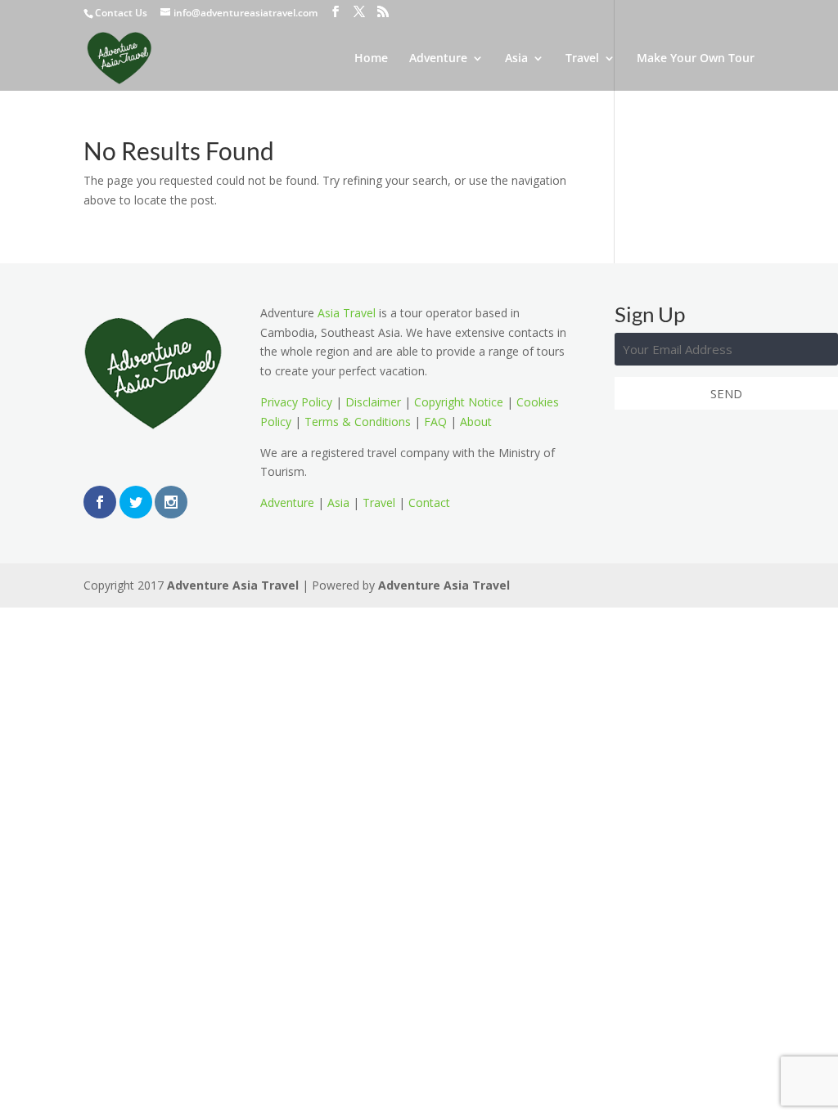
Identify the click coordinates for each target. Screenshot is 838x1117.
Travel (582, 58)
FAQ (435, 421)
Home (371, 58)
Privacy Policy (296, 402)
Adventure (438, 58)
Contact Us (121, 13)
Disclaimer (373, 402)
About (476, 421)
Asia (516, 58)
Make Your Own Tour (696, 58)
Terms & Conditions (357, 421)
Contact (429, 502)
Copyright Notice (458, 402)
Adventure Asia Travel (233, 585)
